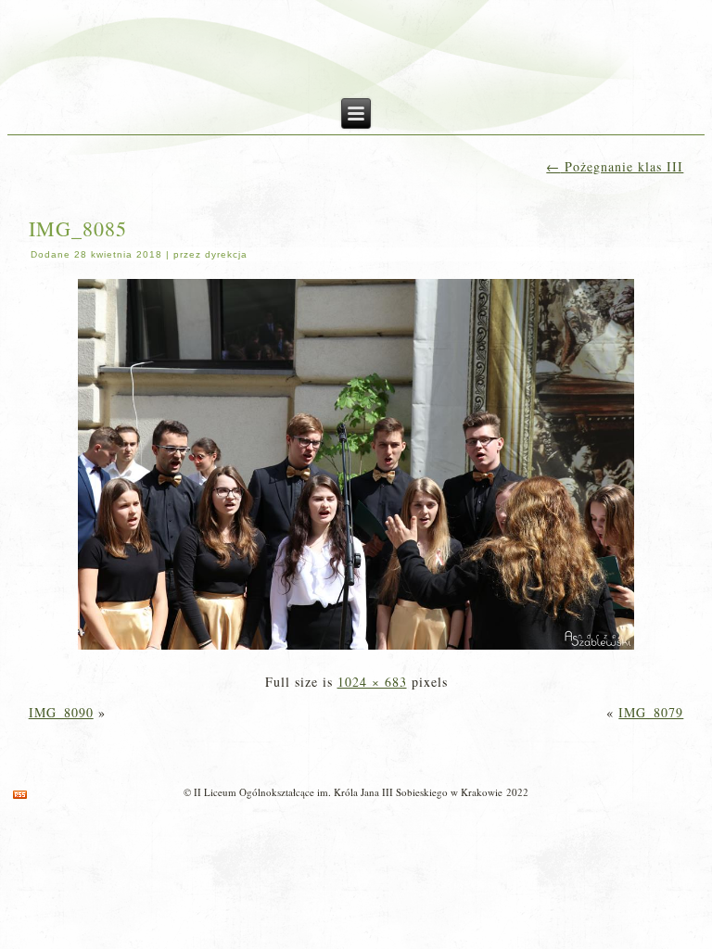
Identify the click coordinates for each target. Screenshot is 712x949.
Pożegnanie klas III (614, 166)
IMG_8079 (650, 712)
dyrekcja (226, 254)
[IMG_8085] (356, 651)
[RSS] (20, 795)
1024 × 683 (372, 681)
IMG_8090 (61, 712)
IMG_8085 (78, 228)
